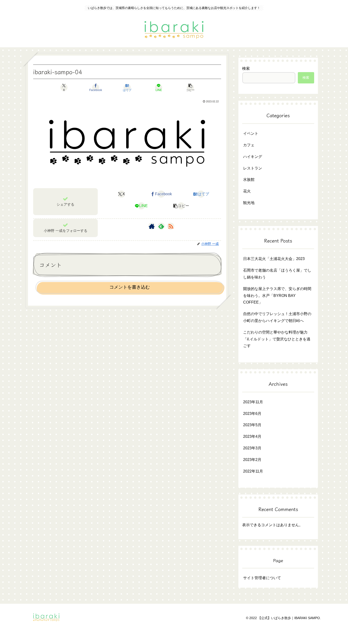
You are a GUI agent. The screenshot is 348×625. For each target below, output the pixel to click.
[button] (190, 87)
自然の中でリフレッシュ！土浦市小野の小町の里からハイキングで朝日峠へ (277, 317)
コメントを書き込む (129, 287)
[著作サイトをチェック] (152, 226)
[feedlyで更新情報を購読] (161, 226)
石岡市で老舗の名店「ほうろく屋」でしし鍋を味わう (277, 273)
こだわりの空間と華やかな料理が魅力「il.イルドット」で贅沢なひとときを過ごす (276, 339)
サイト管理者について (262, 578)
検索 (246, 68)
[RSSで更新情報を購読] (170, 226)
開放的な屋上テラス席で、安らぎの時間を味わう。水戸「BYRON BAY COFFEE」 (277, 295)
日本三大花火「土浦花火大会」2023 (274, 259)
